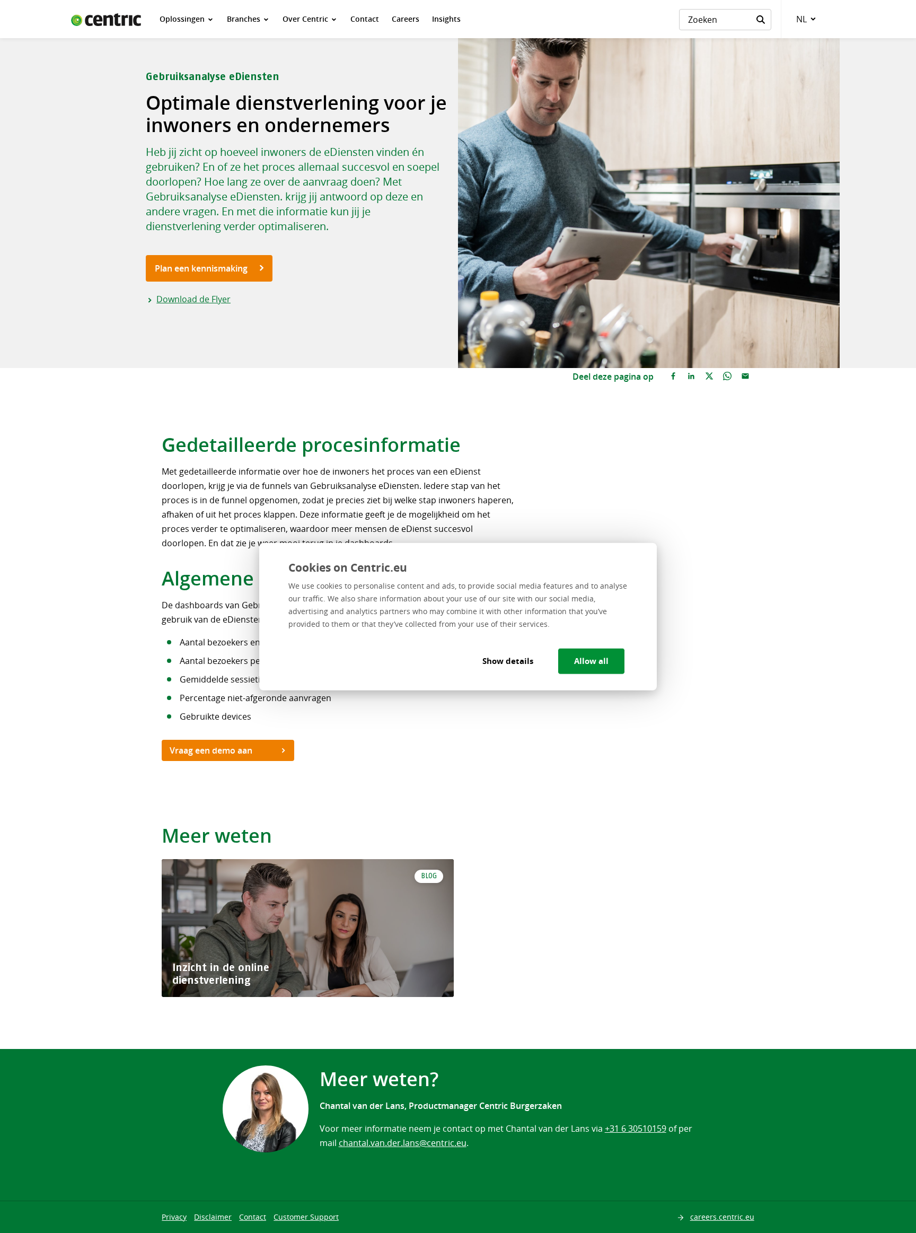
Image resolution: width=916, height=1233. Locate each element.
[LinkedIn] (691, 376)
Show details (507, 661)
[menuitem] (186, 19)
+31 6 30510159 (635, 1128)
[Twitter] (709, 376)
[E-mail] (745, 376)
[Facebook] (673, 376)
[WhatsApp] (727, 376)
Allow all (591, 661)
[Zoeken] (760, 19)
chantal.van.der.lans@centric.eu (402, 1143)
